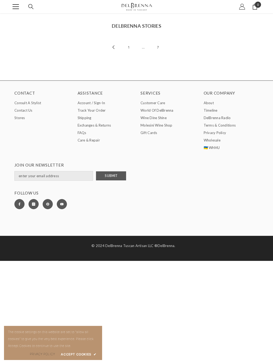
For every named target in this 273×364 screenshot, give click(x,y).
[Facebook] (19, 204)
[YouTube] (62, 204)
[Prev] (113, 47)
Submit (111, 176)
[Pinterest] (48, 204)
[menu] (16, 6)
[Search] (31, 6)
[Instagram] (34, 204)
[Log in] (242, 7)
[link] (42, 354)
